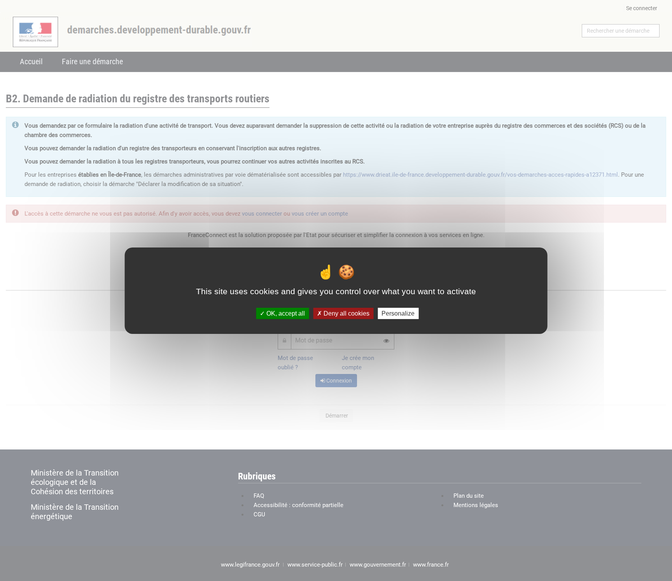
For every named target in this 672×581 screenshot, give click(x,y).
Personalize (398, 313)
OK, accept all (285, 313)
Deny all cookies (345, 313)
